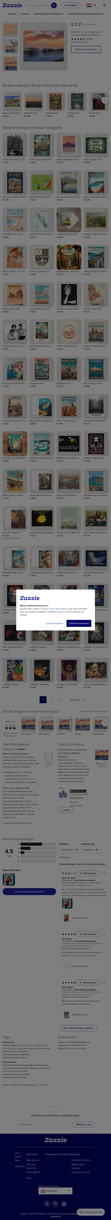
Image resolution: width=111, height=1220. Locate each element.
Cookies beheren (54, 623)
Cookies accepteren (79, 623)
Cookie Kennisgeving (58, 609)
